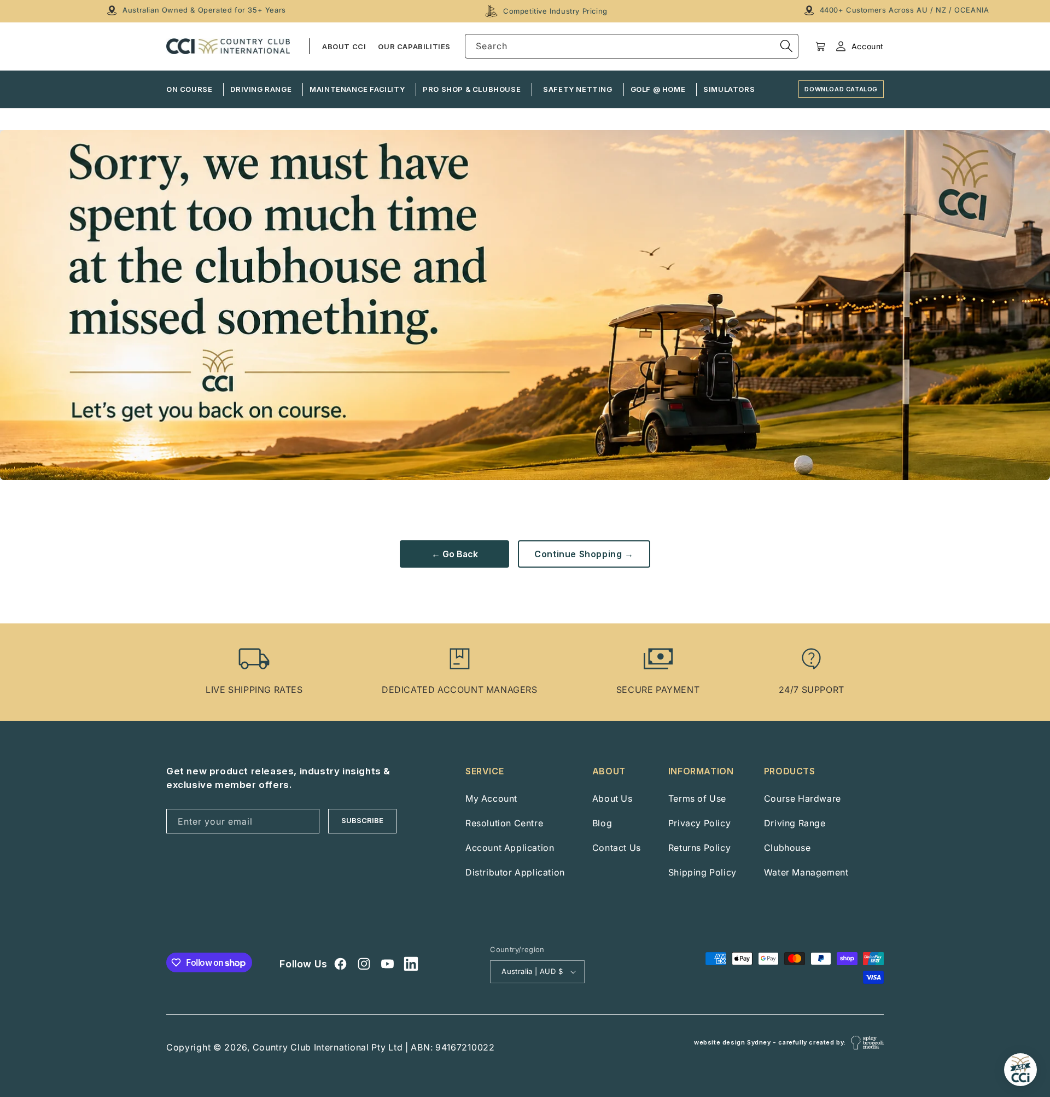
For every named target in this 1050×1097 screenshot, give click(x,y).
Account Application (509, 847)
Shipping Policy (702, 872)
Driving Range (795, 823)
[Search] (786, 46)
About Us (612, 798)
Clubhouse (787, 847)
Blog (602, 823)
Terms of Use (697, 798)
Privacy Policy (699, 823)
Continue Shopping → (583, 553)
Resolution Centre (504, 823)
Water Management (806, 872)
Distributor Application (515, 872)
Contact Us (616, 847)
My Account (491, 798)
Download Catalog (841, 89)
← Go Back (454, 553)
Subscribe (362, 820)
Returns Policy (699, 847)
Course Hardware (802, 798)
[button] (820, 46)
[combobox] (631, 46)
